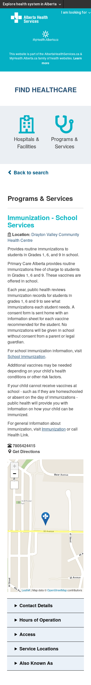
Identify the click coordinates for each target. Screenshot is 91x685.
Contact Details (36, 605)
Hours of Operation (40, 620)
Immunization (54, 429)
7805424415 (24, 445)
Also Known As (36, 663)
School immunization (26, 356)
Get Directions (26, 451)
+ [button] (14, 466)
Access (27, 634)
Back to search (30, 172)
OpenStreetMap (57, 590)
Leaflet (26, 590)
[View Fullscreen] (14, 485)
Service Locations (38, 648)
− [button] (14, 473)
